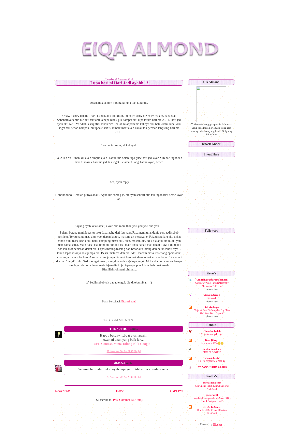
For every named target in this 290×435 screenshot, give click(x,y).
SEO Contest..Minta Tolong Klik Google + (123, 344)
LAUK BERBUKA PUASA (212, 361)
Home (120, 391)
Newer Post (62, 391)
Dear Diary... (212, 340)
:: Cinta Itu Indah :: (212, 331)
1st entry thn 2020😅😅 (212, 343)
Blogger (217, 424)
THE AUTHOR (119, 328)
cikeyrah (119, 362)
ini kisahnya (212, 307)
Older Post (176, 391)
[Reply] (137, 351)
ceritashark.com (212, 382)
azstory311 (212, 394)
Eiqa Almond (89, 11)
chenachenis (212, 358)
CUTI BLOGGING (212, 352)
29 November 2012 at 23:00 (120, 377)
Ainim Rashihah (212, 349)
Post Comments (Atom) (127, 399)
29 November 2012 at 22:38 (120, 351)
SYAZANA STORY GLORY (212, 367)
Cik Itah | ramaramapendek (211, 279)
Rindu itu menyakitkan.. (212, 334)
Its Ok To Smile (212, 406)
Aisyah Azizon (212, 294)
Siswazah (212, 298)
